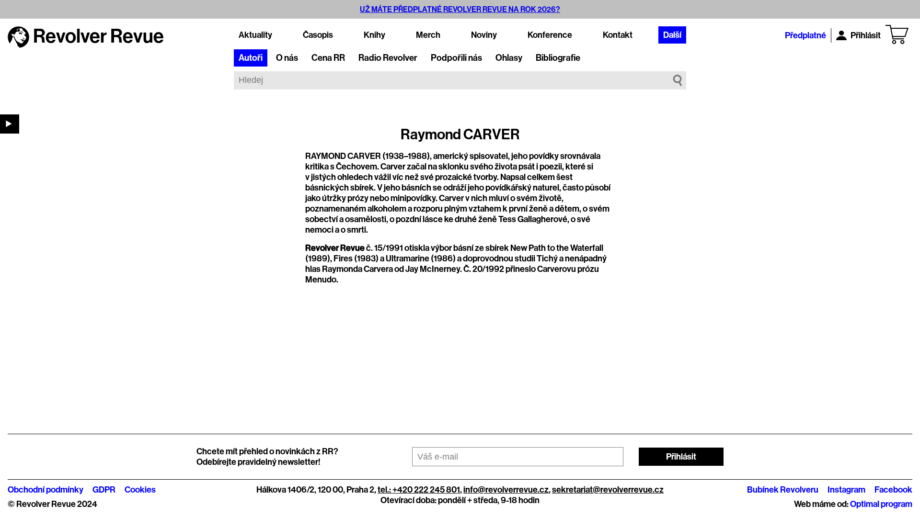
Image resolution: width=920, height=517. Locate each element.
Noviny (484, 35)
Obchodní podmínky (45, 489)
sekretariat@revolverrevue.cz (608, 489)
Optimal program (881, 504)
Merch (428, 35)
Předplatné (805, 35)
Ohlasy (508, 58)
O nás (287, 58)
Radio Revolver (387, 58)
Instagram (846, 489)
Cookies (140, 489)
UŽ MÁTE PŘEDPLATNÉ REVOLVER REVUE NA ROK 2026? (460, 9)
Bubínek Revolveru (782, 489)
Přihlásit (866, 35)
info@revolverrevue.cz (506, 489)
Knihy (374, 35)
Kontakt (617, 35)
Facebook (893, 489)
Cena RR (328, 58)
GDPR (103, 489)
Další (672, 35)
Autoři (251, 58)
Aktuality (255, 35)
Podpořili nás (456, 58)
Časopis (318, 35)
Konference (550, 35)
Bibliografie (558, 58)
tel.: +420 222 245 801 (419, 489)
